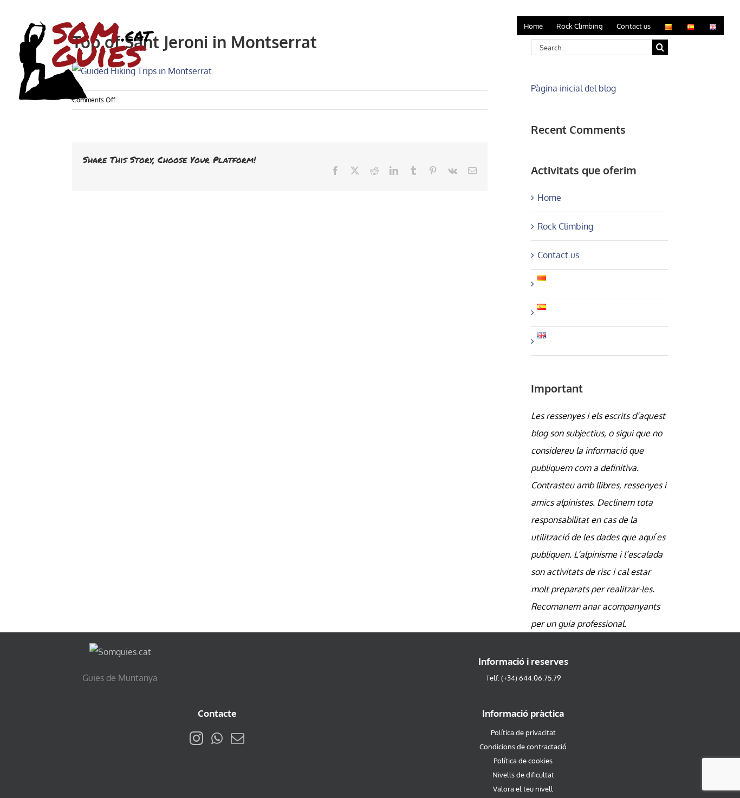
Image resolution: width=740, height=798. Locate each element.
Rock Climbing (565, 226)
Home (549, 197)
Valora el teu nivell (523, 788)
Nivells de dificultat (523, 774)
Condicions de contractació (523, 746)
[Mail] (237, 738)
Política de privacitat (523, 732)
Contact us (558, 255)
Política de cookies (523, 760)
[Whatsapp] (217, 738)
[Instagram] (196, 738)
